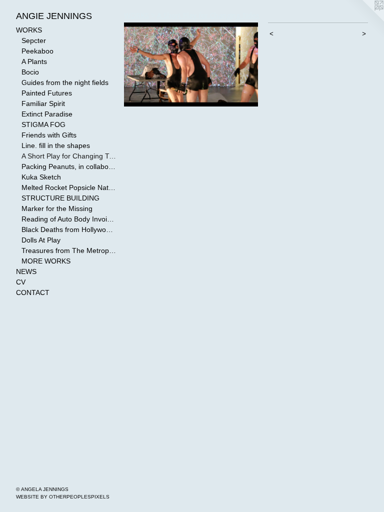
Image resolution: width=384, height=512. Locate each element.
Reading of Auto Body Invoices (69, 219)
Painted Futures (47, 93)
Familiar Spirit (43, 104)
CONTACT (33, 292)
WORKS (29, 30)
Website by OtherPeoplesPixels (63, 497)
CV (21, 282)
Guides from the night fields (65, 82)
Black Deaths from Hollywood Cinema (69, 230)
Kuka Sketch (41, 177)
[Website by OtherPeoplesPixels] (364, 20)
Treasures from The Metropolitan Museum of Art (69, 250)
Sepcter (34, 40)
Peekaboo (38, 51)
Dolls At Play (41, 240)
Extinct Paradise (47, 114)
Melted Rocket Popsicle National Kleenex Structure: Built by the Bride (69, 188)
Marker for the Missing (57, 208)
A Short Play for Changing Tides (69, 156)
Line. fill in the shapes (56, 146)
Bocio (30, 72)
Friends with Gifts (49, 135)
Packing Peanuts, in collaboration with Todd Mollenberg (69, 166)
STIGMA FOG (44, 124)
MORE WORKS (46, 261)
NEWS (26, 272)
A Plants (34, 62)
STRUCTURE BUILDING (61, 198)
